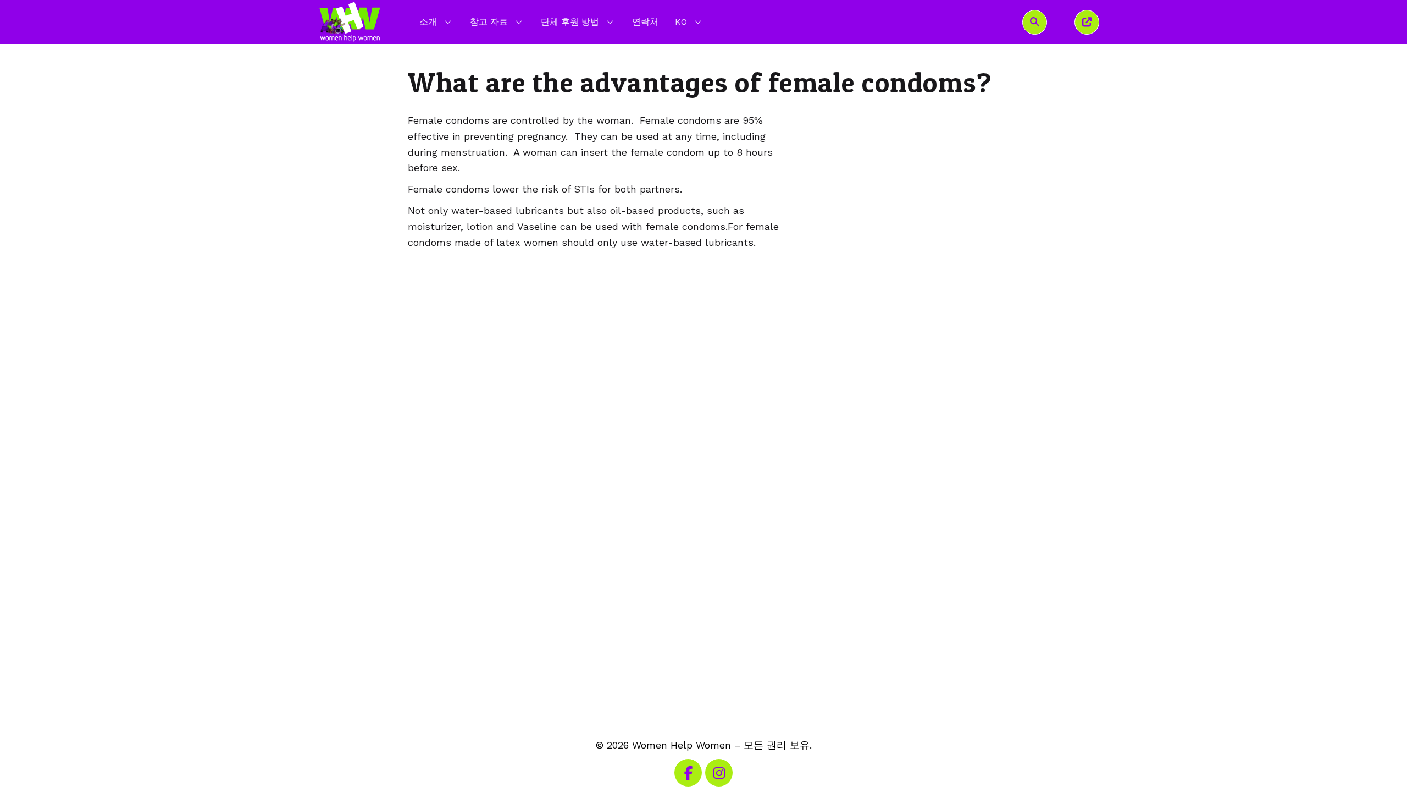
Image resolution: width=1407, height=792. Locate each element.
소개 (428, 21)
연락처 (645, 21)
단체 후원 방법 (570, 21)
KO (689, 21)
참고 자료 (489, 21)
